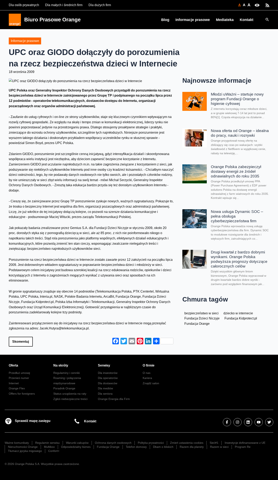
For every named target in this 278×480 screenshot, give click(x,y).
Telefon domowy (136, 446)
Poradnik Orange (64, 388)
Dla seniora (105, 393)
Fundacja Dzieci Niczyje (202, 318)
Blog (165, 20)
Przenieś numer (19, 378)
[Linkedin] (248, 422)
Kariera (147, 378)
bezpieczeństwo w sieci (201, 313)
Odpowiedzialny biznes (76, 446)
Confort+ (53, 450)
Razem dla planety (192, 446)
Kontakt (246, 20)
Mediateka (225, 20)
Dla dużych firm (100, 5)
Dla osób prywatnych (24, 5)
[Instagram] (237, 422)
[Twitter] (269, 422)
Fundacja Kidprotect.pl (240, 318)
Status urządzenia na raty (69, 393)
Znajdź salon (151, 383)
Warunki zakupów (77, 442)
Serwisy (104, 365)
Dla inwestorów (107, 372)
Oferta (13, 365)
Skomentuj (20, 341)
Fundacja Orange (197, 323)
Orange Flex (17, 388)
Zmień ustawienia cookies (186, 442)
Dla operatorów (108, 378)
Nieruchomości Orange (23, 446)
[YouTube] (259, 422)
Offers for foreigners (22, 393)
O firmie (148, 365)
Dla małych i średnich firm (63, 5)
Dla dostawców (107, 383)
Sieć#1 (214, 442)
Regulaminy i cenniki (66, 372)
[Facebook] (227, 422)
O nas (146, 372)
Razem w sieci (219, 446)
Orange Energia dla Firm (114, 399)
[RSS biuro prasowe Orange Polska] (267, 5)
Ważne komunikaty (17, 442)
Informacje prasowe (192, 20)
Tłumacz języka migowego (25, 450)
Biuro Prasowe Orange (52, 20)
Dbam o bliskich (163, 446)
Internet (14, 383)
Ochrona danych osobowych (113, 442)
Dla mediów (105, 388)
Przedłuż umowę (19, 372)
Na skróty (60, 365)
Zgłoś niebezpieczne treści (70, 399)
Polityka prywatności (151, 442)
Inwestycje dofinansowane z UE (245, 442)
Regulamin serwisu (47, 442)
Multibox (49, 446)
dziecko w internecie (238, 313)
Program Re (243, 446)
